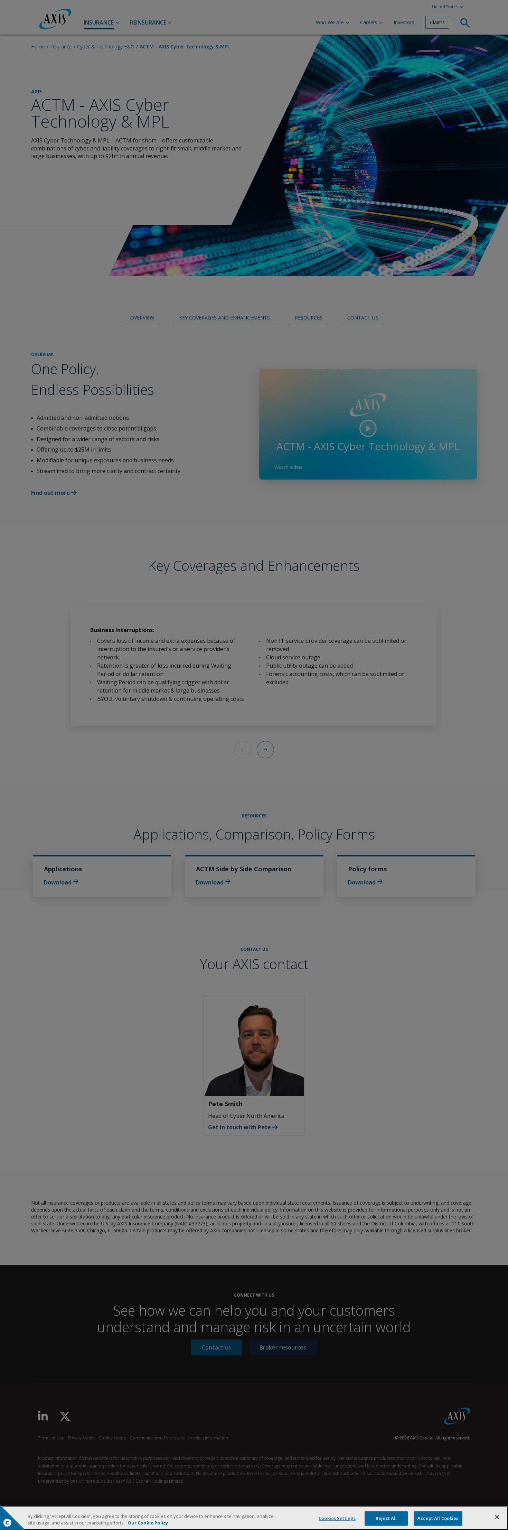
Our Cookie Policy (148, 1523)
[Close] (497, 1517)
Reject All (386, 1518)
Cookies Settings (337, 1518)
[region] (254, 1518)
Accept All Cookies (437, 1518)
